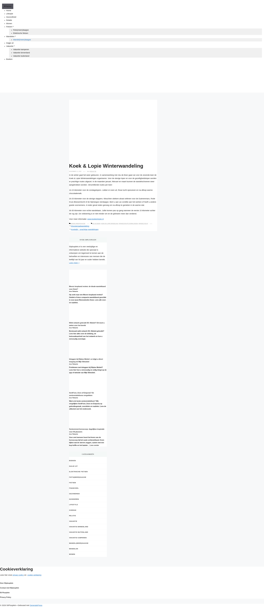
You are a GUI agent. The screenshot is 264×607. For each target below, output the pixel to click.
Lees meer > (74, 263)
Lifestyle (9, 14)
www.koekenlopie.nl (95, 219)
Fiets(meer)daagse (21, 30)
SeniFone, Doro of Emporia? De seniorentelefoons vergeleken (81, 394)
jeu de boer (96, 223)
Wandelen (10, 36)
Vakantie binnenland (21, 53)
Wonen (9, 23)
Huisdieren (74, 499)
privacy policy (18, 575)
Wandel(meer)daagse (22, 40)
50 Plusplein (5, 592)
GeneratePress (36, 605)
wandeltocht (143, 223)
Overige (72, 510)
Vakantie (9, 46)
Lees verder (94, 445)
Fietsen (9, 27)
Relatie (9, 20)
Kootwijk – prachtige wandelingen (84, 229)
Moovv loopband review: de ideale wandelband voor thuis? (87, 288)
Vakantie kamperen (21, 49)
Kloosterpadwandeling (80, 226)
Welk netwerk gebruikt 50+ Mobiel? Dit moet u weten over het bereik (87, 324)
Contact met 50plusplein (9, 588)
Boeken (9, 59)
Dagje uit (10, 43)
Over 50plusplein (6, 583)
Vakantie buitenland (21, 56)
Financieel (74, 488)
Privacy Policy (5, 597)
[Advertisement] (132, 78)
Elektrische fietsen (20, 33)
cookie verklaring (34, 575)
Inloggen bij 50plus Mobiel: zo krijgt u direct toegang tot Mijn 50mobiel (86, 360)
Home (8, 10)
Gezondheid (11, 17)
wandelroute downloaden (128, 223)
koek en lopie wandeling (109, 223)
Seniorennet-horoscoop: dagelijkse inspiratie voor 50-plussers (86, 430)
